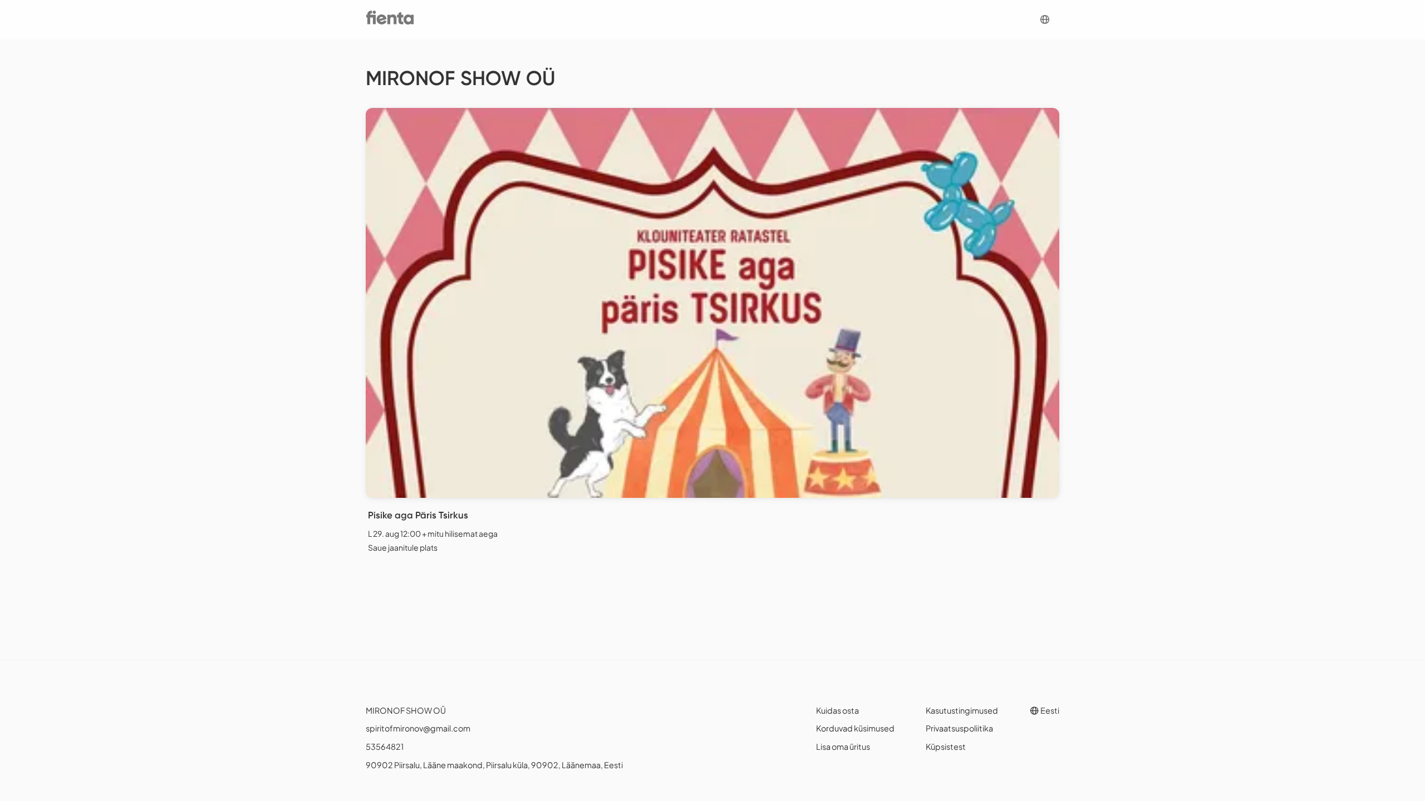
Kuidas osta (837, 710)
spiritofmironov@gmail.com (418, 728)
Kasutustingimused (962, 710)
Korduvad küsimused (855, 728)
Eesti (1049, 710)
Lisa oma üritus (843, 746)
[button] (1044, 19)
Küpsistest (946, 746)
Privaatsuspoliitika (959, 728)
